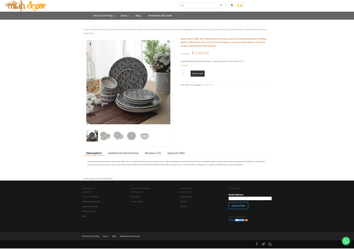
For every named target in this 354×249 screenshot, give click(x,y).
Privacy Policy (88, 211)
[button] (168, 41)
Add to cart (197, 73)
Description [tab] (94, 153)
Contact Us (136, 192)
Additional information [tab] (123, 153)
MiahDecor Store (107, 244)
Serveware (110, 29)
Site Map (135, 196)
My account (186, 192)
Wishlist (183, 201)
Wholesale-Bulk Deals (160, 15)
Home (85, 29)
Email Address (236, 194)
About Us (86, 192)
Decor (124, 15)
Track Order (137, 201)
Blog (138, 15)
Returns (183, 206)
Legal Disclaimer (90, 206)
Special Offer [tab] (176, 153)
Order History (186, 196)
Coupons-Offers (90, 196)
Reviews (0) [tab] (153, 153)
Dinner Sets (121, 29)
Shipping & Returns (91, 201)
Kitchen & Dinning (102, 15)
